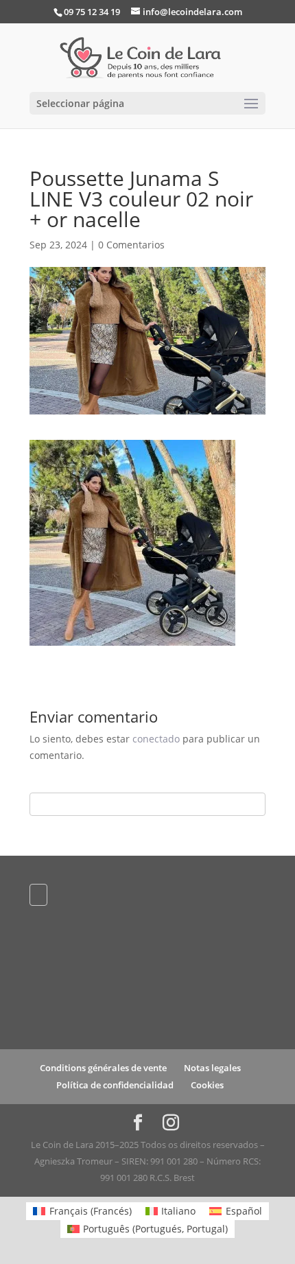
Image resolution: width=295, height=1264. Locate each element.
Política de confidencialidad (115, 1085)
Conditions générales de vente (103, 1068)
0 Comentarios (131, 244)
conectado (156, 738)
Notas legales (212, 1068)
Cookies (207, 1085)
